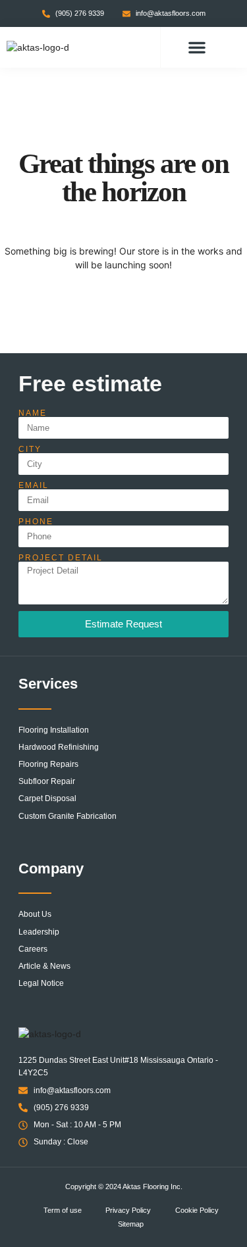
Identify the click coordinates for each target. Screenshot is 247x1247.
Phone (35, 522)
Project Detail (60, 558)
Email (33, 485)
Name (32, 413)
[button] (197, 47)
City (29, 449)
